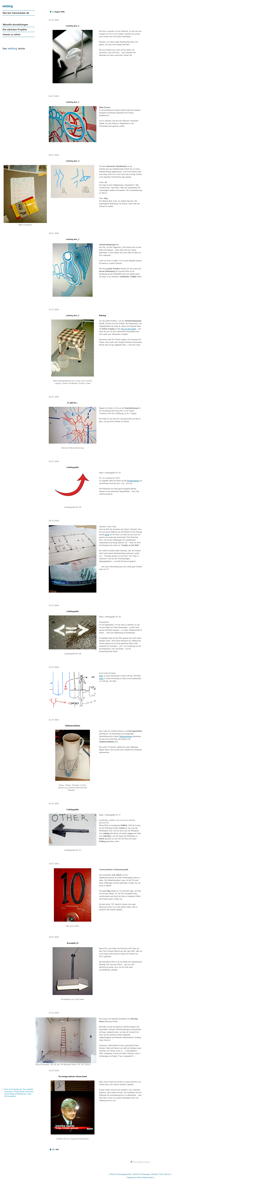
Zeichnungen (145, 1174)
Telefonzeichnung (125, 736)
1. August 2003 (58, 12)
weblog (7, 6)
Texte (161, 1174)
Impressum (132, 1177)
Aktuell (136, 1174)
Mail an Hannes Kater (145, 1177)
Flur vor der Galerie (128, 329)
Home (112, 1174)
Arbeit (107, 535)
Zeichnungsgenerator (124, 1174)
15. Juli (55, 1149)
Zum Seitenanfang (141, 1162)
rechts (101, 678)
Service (167, 1174)
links (101, 676)
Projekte (155, 1174)
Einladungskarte (133, 481)
